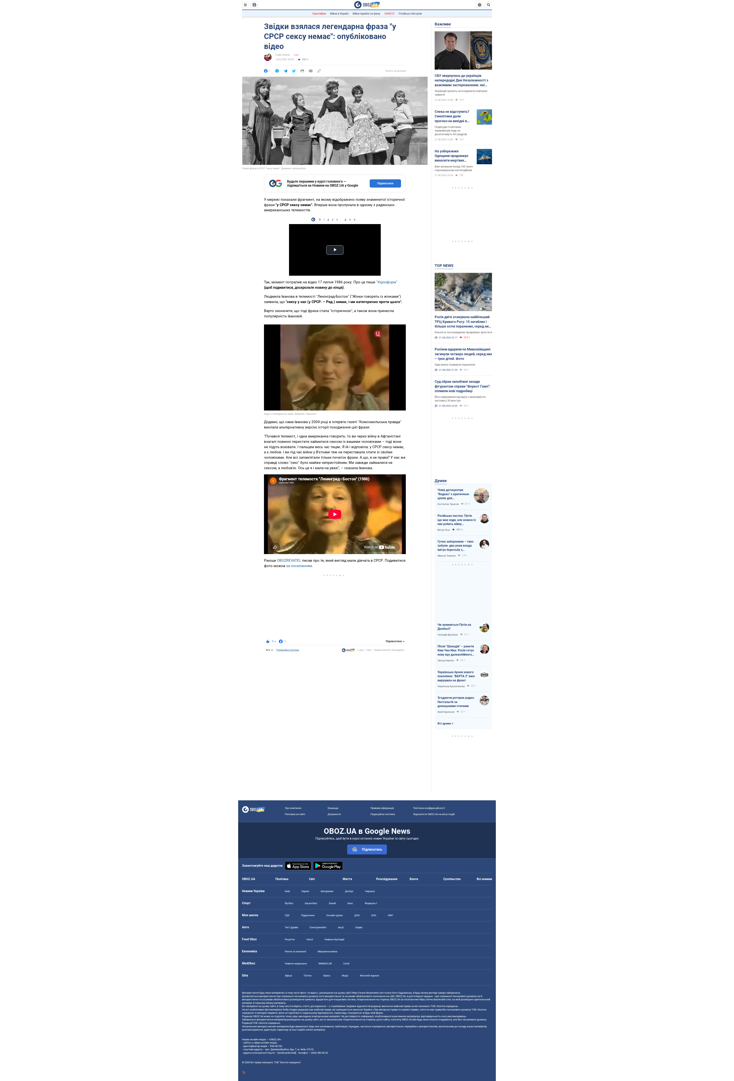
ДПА (357, 915)
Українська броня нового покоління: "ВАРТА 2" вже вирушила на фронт (456, 676)
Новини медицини (296, 963)
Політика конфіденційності (429, 808)
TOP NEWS (444, 265)
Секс (296, 55)
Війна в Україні (339, 13)
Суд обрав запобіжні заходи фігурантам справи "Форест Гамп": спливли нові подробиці (462, 386)
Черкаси (370, 891)
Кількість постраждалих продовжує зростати (463, 332)
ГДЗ (287, 915)
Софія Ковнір (282, 55)
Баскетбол (311, 903)
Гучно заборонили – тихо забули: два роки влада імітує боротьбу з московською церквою (455, 546)
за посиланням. (299, 566)
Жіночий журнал (369, 975)
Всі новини (484, 879)
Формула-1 (371, 903)
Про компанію (293, 808)
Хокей (332, 903)
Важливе (443, 24)
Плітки (308, 975)
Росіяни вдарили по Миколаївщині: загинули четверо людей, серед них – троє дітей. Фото (463, 354)
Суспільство (452, 879)
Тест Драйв (291, 927)
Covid (346, 963)
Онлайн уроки (334, 915)
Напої (309, 939)
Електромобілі (318, 927)
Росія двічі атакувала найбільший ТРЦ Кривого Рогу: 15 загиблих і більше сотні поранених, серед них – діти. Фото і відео (462, 322)
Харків (305, 891)
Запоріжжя (327, 891)
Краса (326, 975)
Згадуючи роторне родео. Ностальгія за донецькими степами (456, 702)
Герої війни (319, 13)
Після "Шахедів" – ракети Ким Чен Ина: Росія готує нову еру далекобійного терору (456, 651)
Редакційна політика (287, 650)
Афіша (288, 975)
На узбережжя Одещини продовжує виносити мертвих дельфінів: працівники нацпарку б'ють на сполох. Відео (453, 156)
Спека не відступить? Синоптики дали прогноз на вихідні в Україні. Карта (452, 116)
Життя (347, 879)
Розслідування (386, 879)
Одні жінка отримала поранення (455, 364)
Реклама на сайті (295, 814)
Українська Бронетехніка (451, 686)
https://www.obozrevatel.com (368, 992)
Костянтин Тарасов (448, 504)
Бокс (350, 903)
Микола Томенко (447, 555)
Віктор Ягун (444, 530)
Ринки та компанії (295, 951)
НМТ (390, 915)
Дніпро (349, 891)
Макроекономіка (327, 951)
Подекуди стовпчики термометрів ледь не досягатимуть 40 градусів (451, 130)
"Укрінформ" (386, 282)
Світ (312, 879)
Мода (345, 975)
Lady (361, 650)
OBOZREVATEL (289, 560)
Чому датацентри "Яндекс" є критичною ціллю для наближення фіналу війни (453, 494)
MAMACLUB (325, 963)
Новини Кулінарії (334, 939)
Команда (333, 808)
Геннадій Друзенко (448, 634)
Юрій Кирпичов (446, 712)
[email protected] (287, 1052)
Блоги (414, 879)
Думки (441, 480)
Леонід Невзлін (446, 660)
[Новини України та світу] (348, 651)
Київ (287, 891)
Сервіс (359, 927)
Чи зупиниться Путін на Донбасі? (454, 627)
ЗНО (373, 915)
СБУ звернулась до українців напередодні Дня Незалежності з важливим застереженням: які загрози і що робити (461, 80)
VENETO (389, 13)
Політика (281, 879)
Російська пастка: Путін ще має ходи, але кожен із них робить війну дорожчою (457, 520)
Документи (334, 814)
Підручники (308, 915)
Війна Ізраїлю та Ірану (366, 13)
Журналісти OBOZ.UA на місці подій (434, 814)
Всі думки (444, 723)
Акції (340, 927)
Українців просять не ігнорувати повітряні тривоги (461, 92)
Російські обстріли (410, 13)
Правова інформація (382, 808)
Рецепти (290, 939)
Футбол (289, 903)
